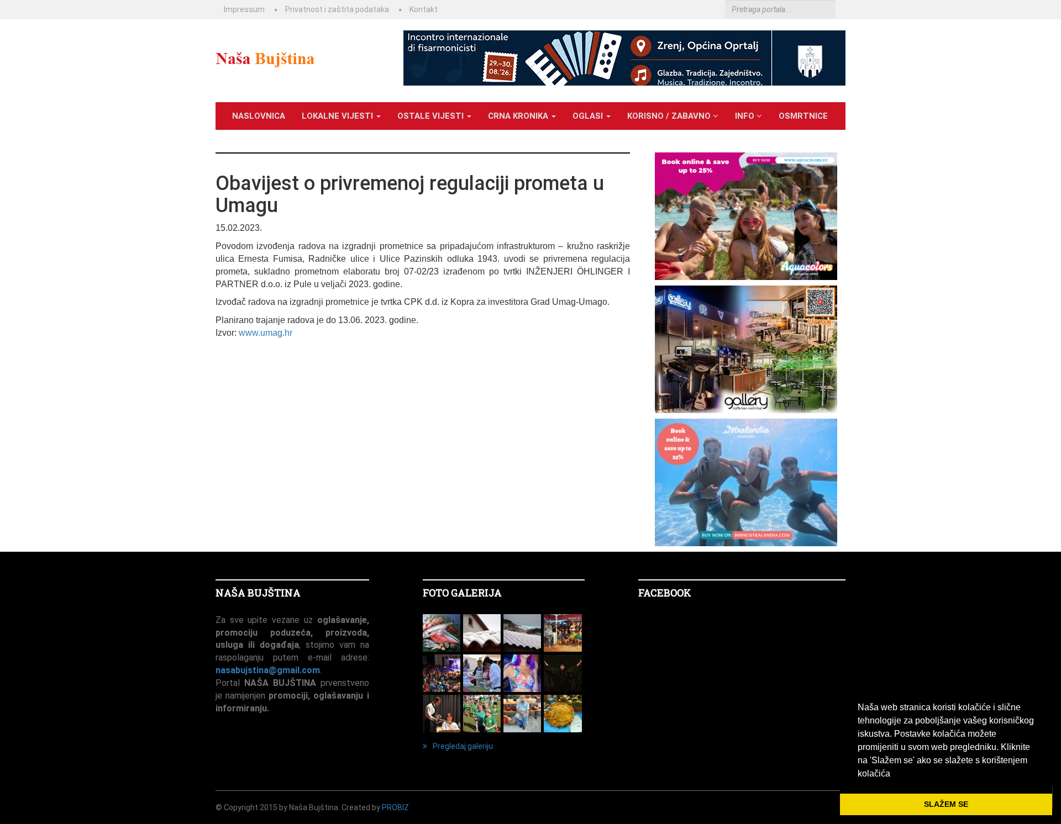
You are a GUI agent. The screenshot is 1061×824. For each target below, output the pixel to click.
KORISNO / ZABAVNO (670, 116)
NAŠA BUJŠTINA (258, 592)
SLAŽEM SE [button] (946, 804)
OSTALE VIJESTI (431, 116)
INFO (746, 116)
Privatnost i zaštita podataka (337, 9)
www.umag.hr (265, 332)
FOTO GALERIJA (462, 592)
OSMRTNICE (803, 116)
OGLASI (588, 116)
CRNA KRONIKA (519, 116)
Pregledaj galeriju (463, 746)
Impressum (244, 9)
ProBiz (395, 807)
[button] (894, 774)
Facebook (664, 592)
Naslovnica (258, 116)
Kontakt (423, 9)
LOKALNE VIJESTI (338, 116)
